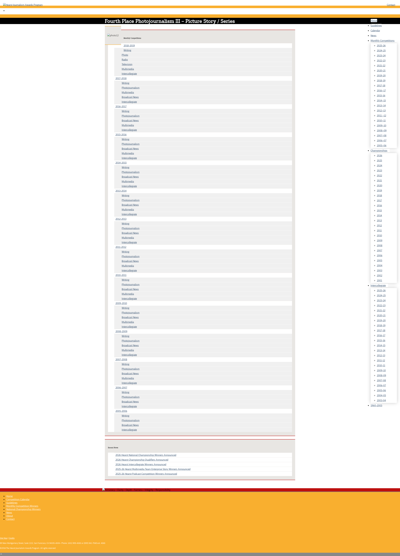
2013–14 (381, 105)
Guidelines (376, 25)
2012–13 (381, 110)
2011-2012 (120, 247)
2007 (379, 250)
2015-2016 (121, 134)
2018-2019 (129, 45)
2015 (379, 210)
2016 (379, 205)
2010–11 (381, 120)
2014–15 (381, 100)
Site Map (3, 538)
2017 (379, 200)
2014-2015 (121, 162)
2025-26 (381, 45)
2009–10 (381, 125)
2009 (379, 240)
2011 (379, 230)
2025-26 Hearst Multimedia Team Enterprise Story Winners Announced (152, 469)
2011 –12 (381, 115)
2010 (379, 235)
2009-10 (381, 370)
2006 (379, 255)
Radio (125, 59)
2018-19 (381, 80)
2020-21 (381, 70)
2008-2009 (121, 331)
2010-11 (381, 365)
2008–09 (382, 130)
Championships (379, 150)
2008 (379, 245)
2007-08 (381, 380)
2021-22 (381, 65)
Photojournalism (131, 87)
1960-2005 (376, 405)
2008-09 (381, 375)
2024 (379, 165)
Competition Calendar (18, 499)
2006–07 (381, 140)
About (374, 20)
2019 (379, 190)
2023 (379, 170)
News (373, 35)
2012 (379, 225)
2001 (379, 280)
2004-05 (381, 395)
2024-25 (381, 50)
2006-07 (381, 385)
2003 (379, 270)
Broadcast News (130, 97)
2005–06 (381, 145)
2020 (379, 185)
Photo (125, 55)
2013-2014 (121, 190)
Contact (391, 4)
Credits (12, 538)
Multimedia (128, 69)
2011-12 (381, 360)
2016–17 (381, 90)
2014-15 (381, 345)
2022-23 (381, 60)
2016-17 (381, 335)
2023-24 (381, 55)
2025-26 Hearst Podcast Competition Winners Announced (146, 473)
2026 (379, 155)
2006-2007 (121, 387)
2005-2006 (121, 411)
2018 (379, 195)
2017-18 (381, 85)
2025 (379, 160)
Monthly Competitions (383, 40)
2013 (379, 220)
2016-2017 (121, 106)
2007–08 (381, 135)
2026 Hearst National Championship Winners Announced (145, 455)
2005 (379, 260)
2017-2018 (121, 78)
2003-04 (381, 400)
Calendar (375, 30)
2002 (379, 275)
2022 (379, 175)
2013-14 (381, 350)
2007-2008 (121, 359)
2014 (379, 215)
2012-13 (381, 355)
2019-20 (381, 75)
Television (127, 64)
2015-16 (381, 95)
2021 (379, 180)
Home (9, 496)
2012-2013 (120, 219)
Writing (127, 50)
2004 (379, 265)
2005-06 (381, 390)
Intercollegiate (378, 285)
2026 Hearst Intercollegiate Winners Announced (140, 464)
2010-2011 (120, 275)
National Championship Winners (23, 509)
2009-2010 (121, 303)
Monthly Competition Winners (22, 506)
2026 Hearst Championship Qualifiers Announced (141, 459)
